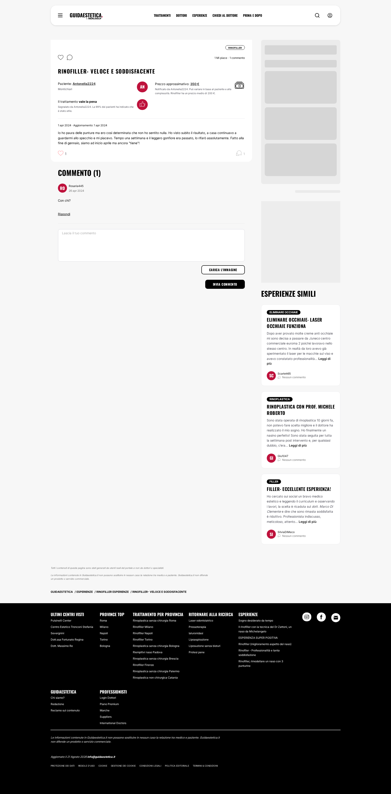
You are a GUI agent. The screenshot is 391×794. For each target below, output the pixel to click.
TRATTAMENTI (162, 15)
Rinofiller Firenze (143, 665)
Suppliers (106, 716)
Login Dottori (108, 697)
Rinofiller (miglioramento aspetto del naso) (264, 644)
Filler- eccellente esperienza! (299, 488)
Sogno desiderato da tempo (255, 620)
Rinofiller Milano (143, 627)
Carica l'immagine (223, 269)
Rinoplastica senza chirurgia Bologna (156, 646)
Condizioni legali (150, 765)
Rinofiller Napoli (143, 633)
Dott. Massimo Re (62, 646)
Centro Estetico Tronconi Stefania (72, 627)
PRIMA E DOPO (252, 15)
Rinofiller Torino (143, 639)
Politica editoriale (177, 765)
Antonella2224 (84, 84)
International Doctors (113, 723)
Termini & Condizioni (205, 765)
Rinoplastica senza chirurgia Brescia (156, 658)
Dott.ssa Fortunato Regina (67, 639)
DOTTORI (181, 15)
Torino (104, 639)
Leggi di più (298, 445)
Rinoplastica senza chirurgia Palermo (156, 671)
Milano (104, 627)
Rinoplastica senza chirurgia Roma (154, 620)
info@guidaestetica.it (101, 756)
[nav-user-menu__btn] (330, 15)
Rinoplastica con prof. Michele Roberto (301, 409)
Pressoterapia (197, 627)
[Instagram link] (306, 618)
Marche (105, 710)
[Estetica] (86, 16)
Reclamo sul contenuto (65, 710)
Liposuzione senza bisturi (204, 646)
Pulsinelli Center (61, 620)
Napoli (104, 633)
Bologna (105, 646)
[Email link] (335, 617)
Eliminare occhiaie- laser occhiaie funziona (294, 322)
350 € (194, 84)
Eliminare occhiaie (283, 312)
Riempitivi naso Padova (147, 652)
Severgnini (57, 633)
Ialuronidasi (196, 633)
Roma (103, 620)
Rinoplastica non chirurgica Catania (155, 677)
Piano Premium (109, 704)
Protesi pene (197, 652)
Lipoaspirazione (199, 639)
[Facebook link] (321, 618)
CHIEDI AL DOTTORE (225, 15)
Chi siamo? (57, 697)
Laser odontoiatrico (201, 620)
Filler (273, 481)
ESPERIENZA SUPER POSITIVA (258, 637)
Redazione (57, 704)
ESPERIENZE (199, 15)
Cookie (102, 765)
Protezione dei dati (63, 765)
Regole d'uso (86, 765)
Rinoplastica (279, 399)
